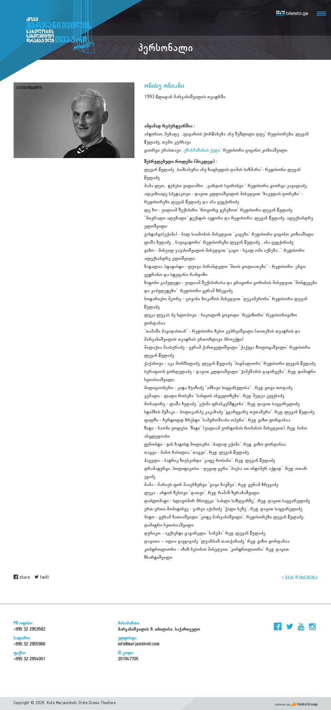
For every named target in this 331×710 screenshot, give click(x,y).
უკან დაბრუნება (300, 577)
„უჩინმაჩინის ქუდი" (202, 150)
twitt (44, 577)
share (24, 577)
